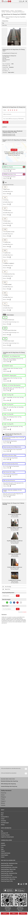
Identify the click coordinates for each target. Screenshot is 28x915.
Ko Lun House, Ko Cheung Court (14, 514)
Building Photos (5, 20)
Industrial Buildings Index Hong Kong (9, 786)
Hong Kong (3, 792)
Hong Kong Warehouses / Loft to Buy (9, 877)
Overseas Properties (5, 835)
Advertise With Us (5, 816)
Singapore (3, 801)
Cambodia (3, 845)
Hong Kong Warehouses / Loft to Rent (9, 867)
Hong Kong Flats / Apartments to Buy (9, 873)
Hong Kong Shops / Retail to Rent (8, 869)
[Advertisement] (14, 90)
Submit (5, 122)
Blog (2, 831)
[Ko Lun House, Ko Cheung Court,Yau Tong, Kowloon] (14, 509)
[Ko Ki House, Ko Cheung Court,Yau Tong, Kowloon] (14, 549)
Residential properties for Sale (9, 134)
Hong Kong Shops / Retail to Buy (8, 879)
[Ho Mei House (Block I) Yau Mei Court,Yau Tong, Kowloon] (14, 522)
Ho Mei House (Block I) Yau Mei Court (14, 527)
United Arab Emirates (5, 853)
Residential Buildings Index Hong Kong (9, 781)
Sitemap (2, 824)
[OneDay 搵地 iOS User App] (8, 890)
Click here (14, 149)
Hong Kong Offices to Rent (7, 865)
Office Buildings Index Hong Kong (8, 783)
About (2, 813)
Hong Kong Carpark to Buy (7, 881)
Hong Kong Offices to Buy (6, 875)
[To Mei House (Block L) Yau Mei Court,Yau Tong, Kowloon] (14, 562)
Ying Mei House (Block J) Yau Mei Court (14, 540)
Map (3, 23)
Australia (3, 843)
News (2, 814)
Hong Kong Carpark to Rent (7, 871)
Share (14, 913)
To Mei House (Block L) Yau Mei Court (14, 567)
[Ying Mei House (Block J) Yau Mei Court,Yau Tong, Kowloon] (14, 536)
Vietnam (3, 795)
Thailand (3, 799)
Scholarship (3, 820)
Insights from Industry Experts (7, 837)
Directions (23, 913)
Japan (2, 849)
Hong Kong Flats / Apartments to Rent (9, 863)
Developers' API (4, 833)
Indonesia (3, 805)
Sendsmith (24, 612)
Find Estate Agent (5, 822)
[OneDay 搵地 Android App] (19, 890)
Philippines (3, 797)
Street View (4, 25)
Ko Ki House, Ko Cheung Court (15, 554)
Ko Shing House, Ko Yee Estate (15, 580)
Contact (2, 818)
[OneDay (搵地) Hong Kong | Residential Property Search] (6, 1)
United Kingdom (4, 855)
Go (17, 595)
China (2, 847)
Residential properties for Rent (9, 135)
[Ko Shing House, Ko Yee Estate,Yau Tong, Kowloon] (14, 575)
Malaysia (3, 803)
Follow (5, 913)
